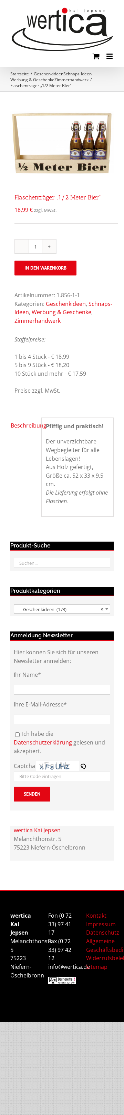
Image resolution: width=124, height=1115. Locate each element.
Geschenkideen (66, 304)
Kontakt (96, 915)
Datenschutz (102, 932)
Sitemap (96, 967)
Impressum (101, 924)
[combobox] (62, 609)
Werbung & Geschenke (61, 312)
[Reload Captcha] (83, 766)
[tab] (23, 426)
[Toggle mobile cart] (96, 56)
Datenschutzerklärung (43, 742)
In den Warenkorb (45, 268)
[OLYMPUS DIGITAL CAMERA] (62, 143)
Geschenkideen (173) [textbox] (60, 609)
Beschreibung (24, 425)
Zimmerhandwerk (37, 321)
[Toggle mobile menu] (110, 56)
